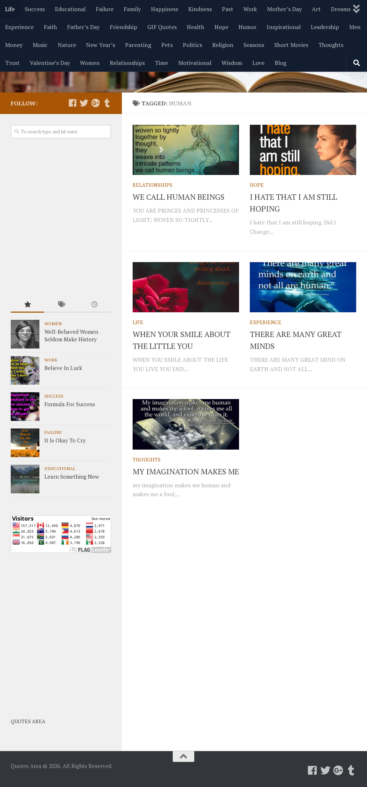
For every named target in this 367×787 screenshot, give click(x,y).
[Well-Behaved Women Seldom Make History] (25, 334)
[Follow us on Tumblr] (107, 103)
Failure (105, 9)
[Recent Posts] (94, 305)
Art (316, 9)
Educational (70, 9)
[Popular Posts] (27, 305)
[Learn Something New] (25, 479)
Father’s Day (83, 27)
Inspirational (284, 27)
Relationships (127, 63)
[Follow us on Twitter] (84, 103)
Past (227, 9)
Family (132, 9)
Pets (167, 45)
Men (355, 27)
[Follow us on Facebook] (72, 103)
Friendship (123, 27)
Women (90, 63)
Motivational (194, 63)
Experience (19, 27)
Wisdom (231, 63)
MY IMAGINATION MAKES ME (186, 471)
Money (14, 45)
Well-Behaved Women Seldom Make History (71, 335)
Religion (222, 45)
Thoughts (330, 45)
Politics (192, 45)
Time (161, 63)
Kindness (200, 9)
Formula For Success (69, 404)
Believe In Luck (63, 367)
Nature (67, 45)
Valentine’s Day (50, 63)
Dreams (341, 9)
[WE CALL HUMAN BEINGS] (186, 150)
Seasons (253, 45)
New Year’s (100, 45)
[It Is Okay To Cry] (25, 442)
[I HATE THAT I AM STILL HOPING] (303, 150)
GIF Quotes (162, 27)
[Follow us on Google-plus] (95, 103)
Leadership (325, 27)
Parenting (138, 45)
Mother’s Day (284, 9)
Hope (221, 27)
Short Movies (291, 45)
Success (35, 9)
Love (258, 63)
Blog (280, 63)
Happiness (164, 9)
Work (250, 9)
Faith (50, 27)
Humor (247, 27)
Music (40, 45)
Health (195, 27)
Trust (12, 63)
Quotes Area (28, 721)
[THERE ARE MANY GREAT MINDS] (303, 287)
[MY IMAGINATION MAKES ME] (186, 424)
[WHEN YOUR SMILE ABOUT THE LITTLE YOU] (186, 287)
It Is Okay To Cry (65, 440)
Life (10, 9)
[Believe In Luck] (25, 370)
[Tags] (60, 305)
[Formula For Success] (25, 406)
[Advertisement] (61, 218)
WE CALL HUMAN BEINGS (178, 196)
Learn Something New (71, 476)
